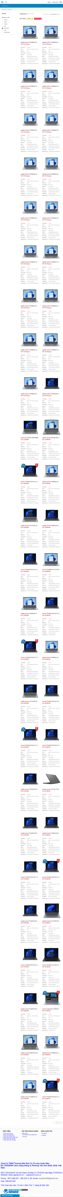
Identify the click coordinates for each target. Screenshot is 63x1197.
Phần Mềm (7, 32)
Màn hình (23, 60)
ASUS (5, 24)
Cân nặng (23, 47)
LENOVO (9, 9)
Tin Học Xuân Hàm (33, 1195)
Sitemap (25, 1136)
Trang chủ (4, 9)
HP (5, 26)
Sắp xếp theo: (50, 14)
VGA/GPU (23, 61)
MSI (5, 30)
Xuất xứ (22, 54)
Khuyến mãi (23, 63)
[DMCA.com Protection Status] (23, 1190)
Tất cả (5, 19)
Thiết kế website (29, 1195)
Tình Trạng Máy (24, 52)
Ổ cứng (22, 58)
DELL (5, 22)
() (50, 2)
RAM (22, 56)
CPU (22, 49)
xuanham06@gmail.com (48, 1178)
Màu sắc (22, 51)
